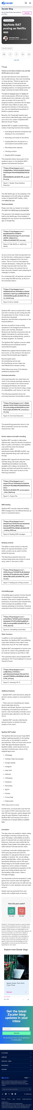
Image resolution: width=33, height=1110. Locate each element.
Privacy (8, 1099)
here (3, 822)
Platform (5, 1053)
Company (4, 1057)
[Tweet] (16, 54)
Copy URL (16, 60)
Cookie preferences (26, 1099)
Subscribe (16, 1033)
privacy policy (17, 1040)
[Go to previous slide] (28, 999)
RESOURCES (5, 1065)
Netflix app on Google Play (20, 210)
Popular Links (6, 1061)
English (26, 1077)
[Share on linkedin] (22, 54)
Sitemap (3, 1099)
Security (18, 1099)
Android (12, 94)
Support (4, 1069)
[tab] (26, 3)
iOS (5, 94)
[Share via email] (4, 54)
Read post (9, 992)
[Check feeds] (29, 54)
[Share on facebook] (10, 54)
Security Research (9, 20)
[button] (11, 912)
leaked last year (9, 200)
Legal (13, 1099)
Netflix (24, 94)
